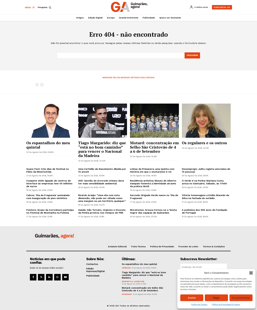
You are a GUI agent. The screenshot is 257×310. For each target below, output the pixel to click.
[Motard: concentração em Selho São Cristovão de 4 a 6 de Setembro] (154, 121)
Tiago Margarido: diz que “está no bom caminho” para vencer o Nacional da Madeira (102, 149)
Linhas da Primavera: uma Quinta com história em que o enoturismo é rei (152, 170)
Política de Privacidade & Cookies (226, 304)
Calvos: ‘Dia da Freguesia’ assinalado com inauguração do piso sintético (48, 196)
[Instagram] (57, 277)
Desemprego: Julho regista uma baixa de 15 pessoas (206, 170)
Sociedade (127, 294)
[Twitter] (41, 277)
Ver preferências (241, 297)
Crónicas (126, 268)
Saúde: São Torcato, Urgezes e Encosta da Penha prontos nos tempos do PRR (101, 211)
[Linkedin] (49, 277)
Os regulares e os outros (204, 142)
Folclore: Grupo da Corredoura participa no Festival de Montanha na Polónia (50, 211)
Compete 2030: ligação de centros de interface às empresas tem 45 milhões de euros (49, 183)
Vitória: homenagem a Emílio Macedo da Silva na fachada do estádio (205, 196)
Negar (216, 297)
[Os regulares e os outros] (206, 121)
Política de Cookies (199, 304)
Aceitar (192, 297)
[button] (251, 272)
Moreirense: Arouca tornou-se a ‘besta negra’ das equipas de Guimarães (153, 211)
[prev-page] (37, 85)
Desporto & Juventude (133, 281)
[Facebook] (33, 277)
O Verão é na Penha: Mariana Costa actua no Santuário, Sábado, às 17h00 (204, 182)
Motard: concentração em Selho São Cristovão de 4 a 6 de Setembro (154, 147)
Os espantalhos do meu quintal (48, 145)
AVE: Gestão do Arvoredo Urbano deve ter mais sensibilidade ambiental (101, 182)
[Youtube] (65, 277)
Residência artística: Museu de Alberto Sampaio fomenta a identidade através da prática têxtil (153, 183)
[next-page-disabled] (42, 85)
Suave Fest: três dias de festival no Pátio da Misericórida (47, 170)
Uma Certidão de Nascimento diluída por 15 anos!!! (102, 170)
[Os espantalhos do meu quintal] (50, 121)
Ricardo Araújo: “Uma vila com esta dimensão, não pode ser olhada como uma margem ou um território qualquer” (102, 198)
